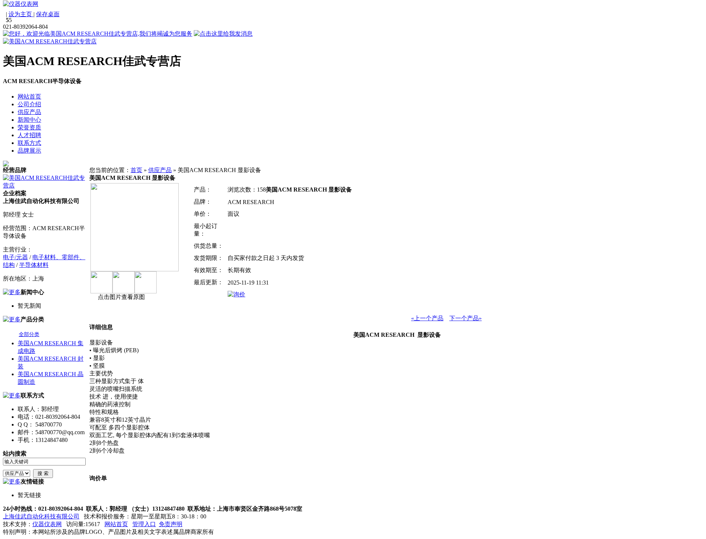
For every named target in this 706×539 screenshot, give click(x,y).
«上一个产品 (427, 318)
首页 (136, 170)
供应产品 (160, 170)
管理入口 (144, 524)
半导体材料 (34, 265)
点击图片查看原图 (120, 297)
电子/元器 (15, 257)
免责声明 (170, 524)
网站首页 (116, 524)
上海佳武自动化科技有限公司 (41, 516)
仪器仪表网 (47, 524)
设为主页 (20, 14)
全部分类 (29, 334)
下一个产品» (465, 318)
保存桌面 (48, 14)
